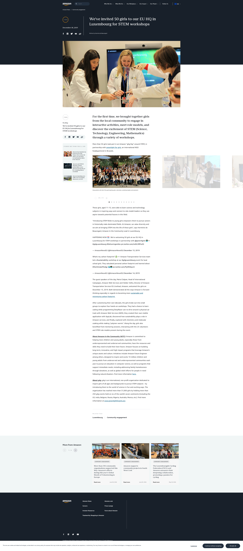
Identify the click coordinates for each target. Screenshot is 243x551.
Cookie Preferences (108, 540)
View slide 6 (121, 202)
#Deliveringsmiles (114, 244)
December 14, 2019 (132, 273)
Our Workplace (131, 4)
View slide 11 (133, 202)
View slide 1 (109, 202)
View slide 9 (128, 202)
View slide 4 (116, 202)
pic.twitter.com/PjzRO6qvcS (124, 267)
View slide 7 (123, 202)
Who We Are (108, 4)
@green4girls (140, 241)
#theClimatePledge (100, 267)
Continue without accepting (213, 546)
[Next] (106, 198)
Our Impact (143, 4)
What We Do (119, 4)
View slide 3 (114, 202)
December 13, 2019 (132, 250)
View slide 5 (119, 202)
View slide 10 (131, 202)
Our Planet (153, 4)
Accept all (233, 546)
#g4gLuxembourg (99, 244)
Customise (194, 546)
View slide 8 (126, 202)
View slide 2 (111, 202)
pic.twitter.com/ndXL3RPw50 (132, 244)
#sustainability (102, 260)
